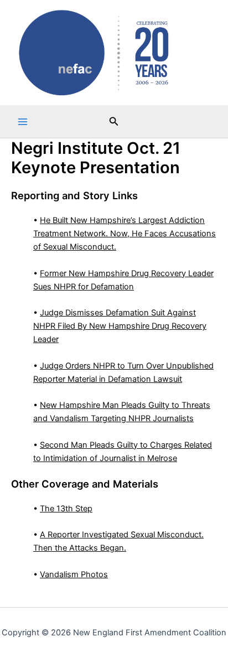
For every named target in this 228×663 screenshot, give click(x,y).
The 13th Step (66, 509)
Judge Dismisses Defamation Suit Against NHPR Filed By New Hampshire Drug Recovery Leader (119, 326)
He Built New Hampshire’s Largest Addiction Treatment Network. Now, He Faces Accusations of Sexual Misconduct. (124, 233)
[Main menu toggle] (22, 121)
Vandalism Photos (74, 574)
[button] (114, 121)
